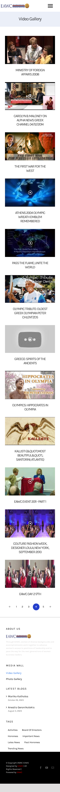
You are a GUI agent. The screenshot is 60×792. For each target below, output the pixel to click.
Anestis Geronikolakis (21, 707)
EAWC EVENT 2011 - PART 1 (30, 502)
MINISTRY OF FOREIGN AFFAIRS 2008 (30, 72)
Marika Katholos (18, 696)
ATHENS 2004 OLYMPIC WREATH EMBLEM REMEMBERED (30, 217)
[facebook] (40, 767)
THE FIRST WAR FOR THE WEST (30, 168)
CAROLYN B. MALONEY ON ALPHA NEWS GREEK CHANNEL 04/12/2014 (30, 120)
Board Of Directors (32, 730)
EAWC (20, 766)
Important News (31, 736)
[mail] (52, 767)
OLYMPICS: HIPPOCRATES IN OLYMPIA (30, 407)
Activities (13, 730)
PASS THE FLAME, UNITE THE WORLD (30, 265)
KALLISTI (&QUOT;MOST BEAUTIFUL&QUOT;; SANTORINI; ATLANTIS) (30, 455)
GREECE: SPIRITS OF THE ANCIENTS (30, 361)
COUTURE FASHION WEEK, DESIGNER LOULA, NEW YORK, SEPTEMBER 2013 (30, 548)
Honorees (13, 736)
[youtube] (46, 767)
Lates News (14, 742)
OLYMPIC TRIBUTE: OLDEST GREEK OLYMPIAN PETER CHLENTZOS (30, 313)
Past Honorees (32, 742)
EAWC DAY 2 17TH (30, 594)
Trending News (16, 748)
